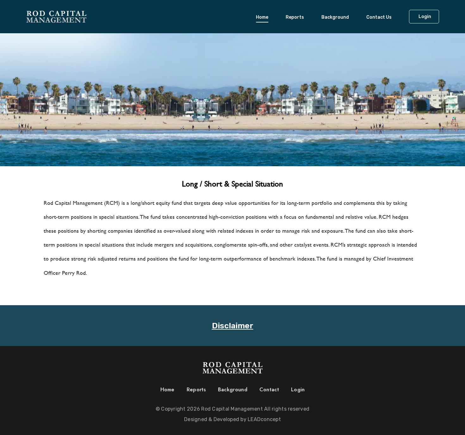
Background (335, 17)
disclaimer (232, 325)
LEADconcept (264, 419)
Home (262, 17)
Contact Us (379, 17)
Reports (295, 17)
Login (298, 389)
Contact (269, 389)
